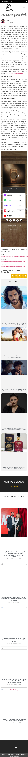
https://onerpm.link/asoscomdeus (14, 73)
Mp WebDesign (15, 756)
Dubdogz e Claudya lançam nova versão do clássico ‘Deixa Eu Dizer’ (14, 719)
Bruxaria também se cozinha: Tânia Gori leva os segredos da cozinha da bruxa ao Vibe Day (14, 599)
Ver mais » (16, 733)
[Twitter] (26, 1)
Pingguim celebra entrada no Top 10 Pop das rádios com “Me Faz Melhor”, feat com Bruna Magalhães (14, 681)
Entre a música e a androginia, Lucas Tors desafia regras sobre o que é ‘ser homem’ (14, 640)
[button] (23, 7)
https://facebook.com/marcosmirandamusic (13, 261)
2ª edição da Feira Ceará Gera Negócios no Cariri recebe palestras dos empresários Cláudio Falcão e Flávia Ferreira (14, 554)
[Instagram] (23, 1)
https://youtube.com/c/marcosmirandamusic (13, 266)
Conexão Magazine (14, 754)
